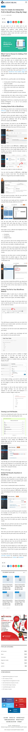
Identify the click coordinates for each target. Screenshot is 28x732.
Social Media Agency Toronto (9, 687)
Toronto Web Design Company (9, 685)
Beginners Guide (4, 660)
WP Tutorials (4, 651)
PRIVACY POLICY (20, 719)
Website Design (4, 727)
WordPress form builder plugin (17, 71)
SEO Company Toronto (7, 678)
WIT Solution (24, 727)
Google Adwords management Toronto (11, 680)
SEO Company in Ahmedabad (14, 727)
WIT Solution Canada (7, 689)
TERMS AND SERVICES (9, 719)
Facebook (21, 557)
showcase (3, 657)
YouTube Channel (5, 555)
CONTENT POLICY (20, 717)
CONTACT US (12, 717)
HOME (6, 717)
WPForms (24, 70)
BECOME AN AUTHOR (11, 721)
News (2, 654)
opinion (2, 666)
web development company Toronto (10, 682)
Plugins (3, 6)
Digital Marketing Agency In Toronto (10, 676)
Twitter (14, 557)
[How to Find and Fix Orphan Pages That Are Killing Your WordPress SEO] (8, 579)
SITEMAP (19, 721)
